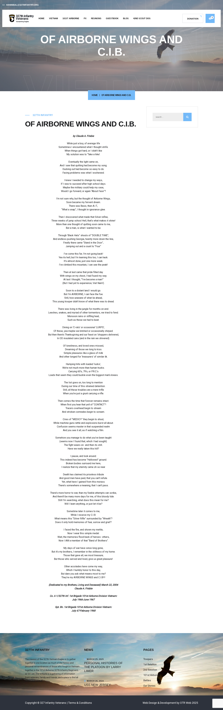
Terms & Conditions (80, 702)
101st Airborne (71, 18)
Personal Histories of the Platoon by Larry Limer (103, 667)
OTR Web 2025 (189, 702)
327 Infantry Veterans (53, 702)
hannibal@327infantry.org (22, 5)
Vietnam (53, 18)
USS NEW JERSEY (97, 684)
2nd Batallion (150, 669)
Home (41, 18)
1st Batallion (150, 664)
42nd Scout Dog (141, 18)
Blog (126, 18)
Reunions (96, 18)
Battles (147, 680)
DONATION (192, 18)
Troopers (148, 659)
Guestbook (112, 18)
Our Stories (149, 685)
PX (85, 18)
